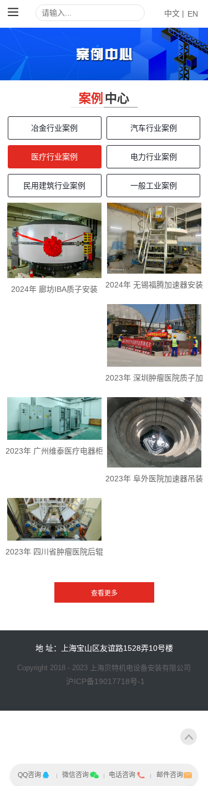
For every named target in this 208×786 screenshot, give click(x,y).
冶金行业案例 (54, 128)
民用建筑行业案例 (54, 185)
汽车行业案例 (153, 128)
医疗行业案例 (54, 156)
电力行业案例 (153, 156)
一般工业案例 (153, 185)
